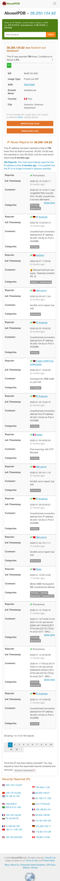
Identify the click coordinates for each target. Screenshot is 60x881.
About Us (14, 864)
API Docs (51, 864)
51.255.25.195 (12, 826)
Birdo (38, 569)
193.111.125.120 (13, 829)
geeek (39, 434)
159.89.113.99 (42, 837)
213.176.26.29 (42, 803)
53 (17, 749)
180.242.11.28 (42, 787)
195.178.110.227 (13, 785)
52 (11, 749)
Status (26, 867)
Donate (34, 867)
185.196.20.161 (43, 809)
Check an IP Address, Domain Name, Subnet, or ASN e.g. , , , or (26, 25)
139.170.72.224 (13, 792)
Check (51, 34)
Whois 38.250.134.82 (30, 131)
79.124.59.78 (11, 818)
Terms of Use (32, 860)
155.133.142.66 (13, 814)
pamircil (40, 255)
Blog (7, 864)
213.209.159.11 (43, 826)
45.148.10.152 (12, 796)
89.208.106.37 (42, 792)
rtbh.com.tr (41, 290)
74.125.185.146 (43, 820)
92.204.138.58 (42, 814)
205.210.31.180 (13, 807)
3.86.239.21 (11, 803)
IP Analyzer (42, 216)
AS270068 (29, 84)
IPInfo (20, 117)
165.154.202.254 (13, 837)
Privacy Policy (48, 860)
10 (51, 744)
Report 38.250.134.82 (30, 123)
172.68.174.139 (43, 831)
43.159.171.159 (43, 798)
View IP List (50, 857)
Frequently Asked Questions (32, 864)
